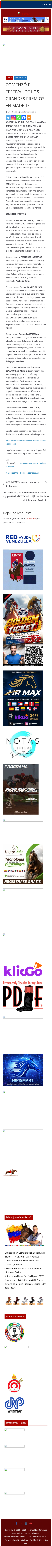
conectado (31, 518)
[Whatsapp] (18, 117)
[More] (29, 117)
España (9, 78)
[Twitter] (8, 117)
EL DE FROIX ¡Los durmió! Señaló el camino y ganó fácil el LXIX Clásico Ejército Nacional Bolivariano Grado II (24, 496)
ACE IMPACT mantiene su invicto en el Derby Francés (27, 484)
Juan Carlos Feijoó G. (28, 112)
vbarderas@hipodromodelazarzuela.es (22, 473)
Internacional (20, 78)
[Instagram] (13, 117)
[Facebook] (23, 117)
